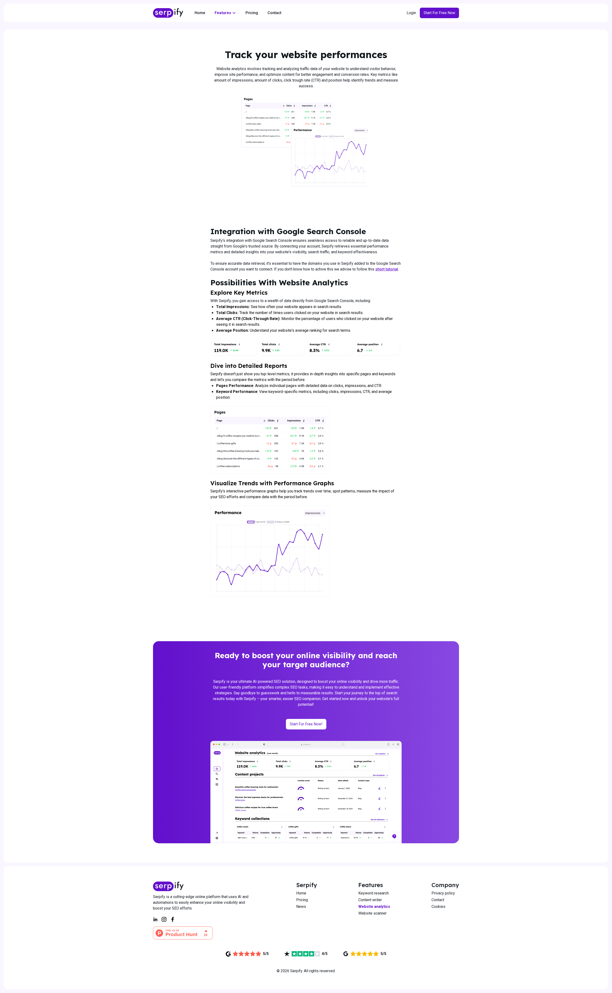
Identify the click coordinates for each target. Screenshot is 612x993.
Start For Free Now (439, 13)
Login (411, 13)
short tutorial (386, 269)
